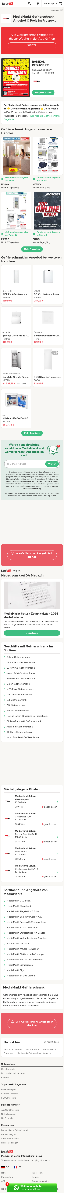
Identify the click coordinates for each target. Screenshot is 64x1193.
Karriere (5, 1077)
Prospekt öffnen (43, 92)
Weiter (52, 463)
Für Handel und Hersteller (13, 1073)
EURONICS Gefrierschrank (21, 667)
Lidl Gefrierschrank (16, 699)
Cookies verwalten (40, 1181)
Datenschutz (7, 1177)
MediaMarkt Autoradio (18, 943)
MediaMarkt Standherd (19, 906)
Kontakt (35, 1177)
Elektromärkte (32, 1049)
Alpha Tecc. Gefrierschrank (21, 662)
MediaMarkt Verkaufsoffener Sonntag (26, 938)
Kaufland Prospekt (9, 1093)
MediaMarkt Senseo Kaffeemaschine (26, 922)
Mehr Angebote (32, 433)
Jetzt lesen (32, 633)
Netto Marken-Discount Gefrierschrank (27, 716)
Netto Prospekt (8, 1114)
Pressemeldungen (9, 1143)
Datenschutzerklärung (32, 489)
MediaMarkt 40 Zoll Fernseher (23, 948)
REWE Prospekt (8, 1098)
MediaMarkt (48, 1049)
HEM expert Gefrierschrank (21, 678)
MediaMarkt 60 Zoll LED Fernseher (25, 959)
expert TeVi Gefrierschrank (21, 673)
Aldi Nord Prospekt (10, 1110)
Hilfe (3, 1173)
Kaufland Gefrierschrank (19, 694)
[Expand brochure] (15, 77)
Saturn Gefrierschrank (18, 657)
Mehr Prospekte (32, 249)
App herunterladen (10, 1138)
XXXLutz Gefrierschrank (19, 732)
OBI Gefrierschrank (17, 705)
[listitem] (16, 163)
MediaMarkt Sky (15, 970)
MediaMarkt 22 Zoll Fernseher (22, 927)
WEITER (32, 45)
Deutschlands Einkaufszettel (14, 1130)
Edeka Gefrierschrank (18, 710)
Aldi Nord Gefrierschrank (20, 726)
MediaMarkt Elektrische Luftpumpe (25, 954)
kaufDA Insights (8, 1134)
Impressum (37, 1173)
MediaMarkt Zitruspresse (20, 965)
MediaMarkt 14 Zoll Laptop (21, 975)
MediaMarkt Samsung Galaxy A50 (24, 916)
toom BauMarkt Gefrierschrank (23, 737)
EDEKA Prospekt (9, 1089)
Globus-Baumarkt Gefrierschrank (24, 721)
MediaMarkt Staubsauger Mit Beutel (26, 932)
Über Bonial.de (8, 1069)
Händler (18, 1049)
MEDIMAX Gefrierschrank (20, 689)
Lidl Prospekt (7, 1118)
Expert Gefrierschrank (18, 683)
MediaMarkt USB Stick (19, 900)
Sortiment (8, 1053)
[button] (32, 77)
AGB (3, 1181)
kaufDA (7, 1049)
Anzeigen (55, 10)
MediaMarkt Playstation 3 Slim (23, 911)
